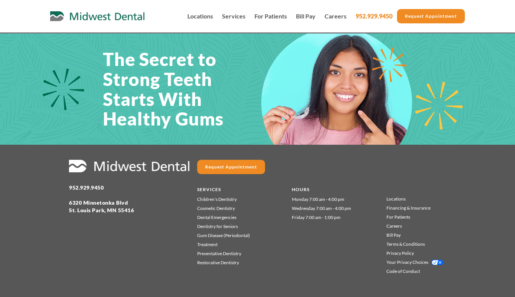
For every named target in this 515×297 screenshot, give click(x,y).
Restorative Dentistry (218, 262)
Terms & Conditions (405, 244)
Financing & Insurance (408, 208)
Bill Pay (306, 16)
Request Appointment (431, 16)
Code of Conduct (403, 271)
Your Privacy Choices (407, 262)
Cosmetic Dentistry (216, 208)
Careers (335, 16)
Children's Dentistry (217, 199)
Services (233, 16)
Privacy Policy (400, 253)
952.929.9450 (374, 16)
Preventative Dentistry (219, 253)
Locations (200, 16)
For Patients (270, 16)
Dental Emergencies (216, 217)
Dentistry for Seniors (217, 226)
